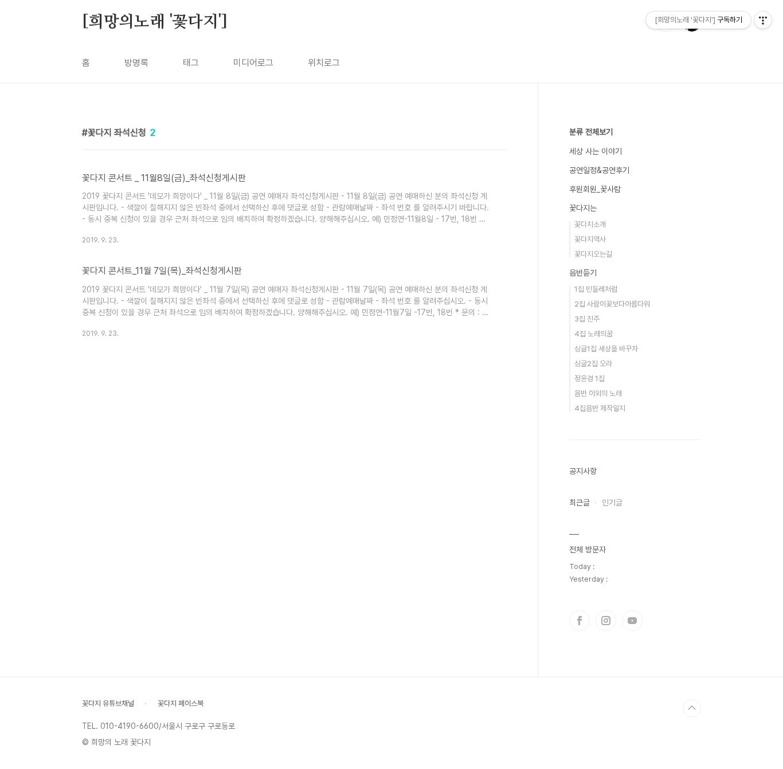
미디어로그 (253, 62)
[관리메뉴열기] (763, 20)
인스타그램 (606, 620)
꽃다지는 (583, 208)
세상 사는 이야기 (595, 151)
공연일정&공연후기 (599, 170)
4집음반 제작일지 (599, 408)
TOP (692, 708)
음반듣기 (583, 272)
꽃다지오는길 (593, 254)
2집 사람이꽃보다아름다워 (612, 304)
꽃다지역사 (590, 239)
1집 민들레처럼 (595, 289)
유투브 (632, 620)
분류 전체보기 (591, 131)
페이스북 (579, 620)
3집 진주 (587, 319)
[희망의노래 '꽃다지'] (154, 22)
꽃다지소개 (590, 224)
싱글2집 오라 (593, 363)
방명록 (136, 62)
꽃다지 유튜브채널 (108, 703)
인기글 (612, 502)
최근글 (579, 502)
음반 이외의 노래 (598, 393)
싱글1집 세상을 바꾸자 (606, 348)
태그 (191, 62)
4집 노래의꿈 (593, 333)
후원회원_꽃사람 (595, 189)
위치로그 (324, 62)
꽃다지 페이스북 (180, 703)
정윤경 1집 (589, 378)
